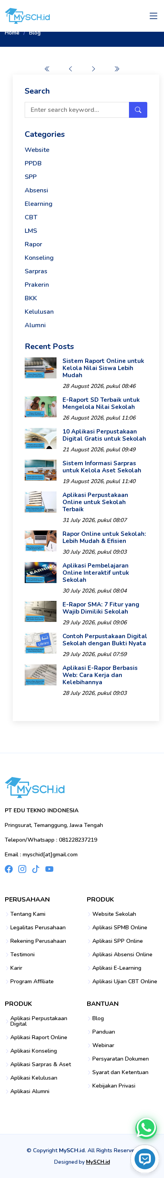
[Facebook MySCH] (9, 869)
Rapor (33, 244)
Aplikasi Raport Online (38, 1037)
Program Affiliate (32, 981)
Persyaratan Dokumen (120, 1059)
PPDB (33, 163)
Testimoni (22, 954)
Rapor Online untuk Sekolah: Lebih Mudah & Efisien (104, 537)
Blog (98, 1018)
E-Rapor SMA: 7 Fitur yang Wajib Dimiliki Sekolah (100, 608)
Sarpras (36, 271)
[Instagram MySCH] (22, 869)
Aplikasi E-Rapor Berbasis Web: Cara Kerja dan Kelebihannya (100, 675)
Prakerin (37, 284)
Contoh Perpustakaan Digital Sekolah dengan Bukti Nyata (104, 639)
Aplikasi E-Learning (116, 968)
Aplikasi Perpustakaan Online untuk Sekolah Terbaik (95, 502)
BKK (31, 298)
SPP (31, 177)
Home (12, 32)
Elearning (39, 204)
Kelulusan (39, 311)
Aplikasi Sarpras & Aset (40, 1064)
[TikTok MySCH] (36, 869)
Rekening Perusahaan (38, 941)
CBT (31, 217)
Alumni (35, 325)
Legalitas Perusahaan (38, 928)
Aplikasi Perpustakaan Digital (38, 1021)
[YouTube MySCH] (49, 869)
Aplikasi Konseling (33, 1051)
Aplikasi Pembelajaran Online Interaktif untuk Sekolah (95, 573)
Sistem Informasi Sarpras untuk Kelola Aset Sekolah (101, 466)
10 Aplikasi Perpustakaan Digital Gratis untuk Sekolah (104, 435)
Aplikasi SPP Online (117, 941)
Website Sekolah (114, 914)
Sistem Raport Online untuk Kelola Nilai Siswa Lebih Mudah (103, 368)
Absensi (36, 190)
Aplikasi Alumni (29, 1091)
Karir (16, 968)
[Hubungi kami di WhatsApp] (146, 1128)
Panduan (103, 1032)
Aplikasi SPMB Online (119, 928)
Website (37, 150)
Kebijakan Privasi (113, 1086)
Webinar (103, 1045)
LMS (31, 230)
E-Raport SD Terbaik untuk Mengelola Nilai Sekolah (101, 403)
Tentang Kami (27, 914)
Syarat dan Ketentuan (120, 1072)
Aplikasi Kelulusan (33, 1078)
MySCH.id (98, 1162)
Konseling (39, 257)
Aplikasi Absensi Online (122, 954)
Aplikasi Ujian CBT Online (124, 981)
